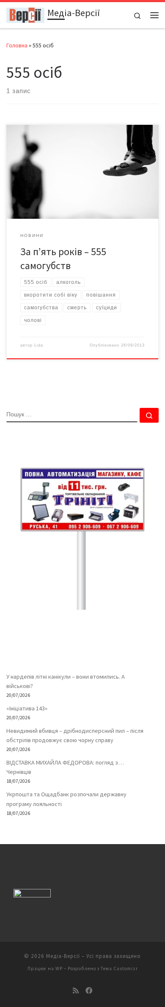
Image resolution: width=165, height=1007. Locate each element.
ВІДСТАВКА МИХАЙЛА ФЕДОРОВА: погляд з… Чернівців (65, 767)
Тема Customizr (119, 968)
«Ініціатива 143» (26, 708)
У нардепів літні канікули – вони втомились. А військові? (65, 681)
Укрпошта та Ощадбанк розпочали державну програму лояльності (66, 798)
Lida (38, 345)
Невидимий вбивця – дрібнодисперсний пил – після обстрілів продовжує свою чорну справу (74, 735)
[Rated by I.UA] (32, 895)
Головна (17, 45)
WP (59, 968)
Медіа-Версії (63, 956)
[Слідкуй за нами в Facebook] (88, 990)
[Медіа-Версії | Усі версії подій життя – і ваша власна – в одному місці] (25, 14)
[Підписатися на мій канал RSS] (76, 990)
